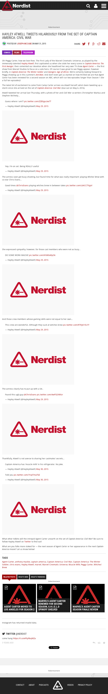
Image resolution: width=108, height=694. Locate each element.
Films (16, 52)
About (32, 685)
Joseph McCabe (24, 43)
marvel (38, 564)
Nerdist (15, 6)
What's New (23, 577)
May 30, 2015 (42, 469)
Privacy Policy (85, 685)
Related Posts (9, 577)
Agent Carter (8, 561)
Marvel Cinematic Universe (55, 564)
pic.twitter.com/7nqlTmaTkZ (27, 474)
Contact (20, 685)
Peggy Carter (87, 564)
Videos (70, 685)
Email (103, 43)
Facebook (89, 43)
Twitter (84, 43)
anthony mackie (22, 561)
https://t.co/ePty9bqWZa (24, 638)
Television (28, 52)
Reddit (99, 43)
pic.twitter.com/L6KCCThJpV (79, 185)
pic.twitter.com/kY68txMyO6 (42, 255)
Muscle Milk (74, 564)
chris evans (15, 564)
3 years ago (8, 642)
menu (103, 6)
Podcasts (44, 685)
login (96, 6)
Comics (7, 52)
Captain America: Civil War (59, 561)
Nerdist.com (58, 685)
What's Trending (38, 577)
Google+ (94, 43)
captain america (38, 561)
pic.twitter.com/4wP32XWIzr (50, 394)
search (88, 6)
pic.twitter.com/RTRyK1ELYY (76, 324)
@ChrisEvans (22, 185)
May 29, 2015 (42, 106)
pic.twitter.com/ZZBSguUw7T (37, 101)
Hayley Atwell (27, 63)
